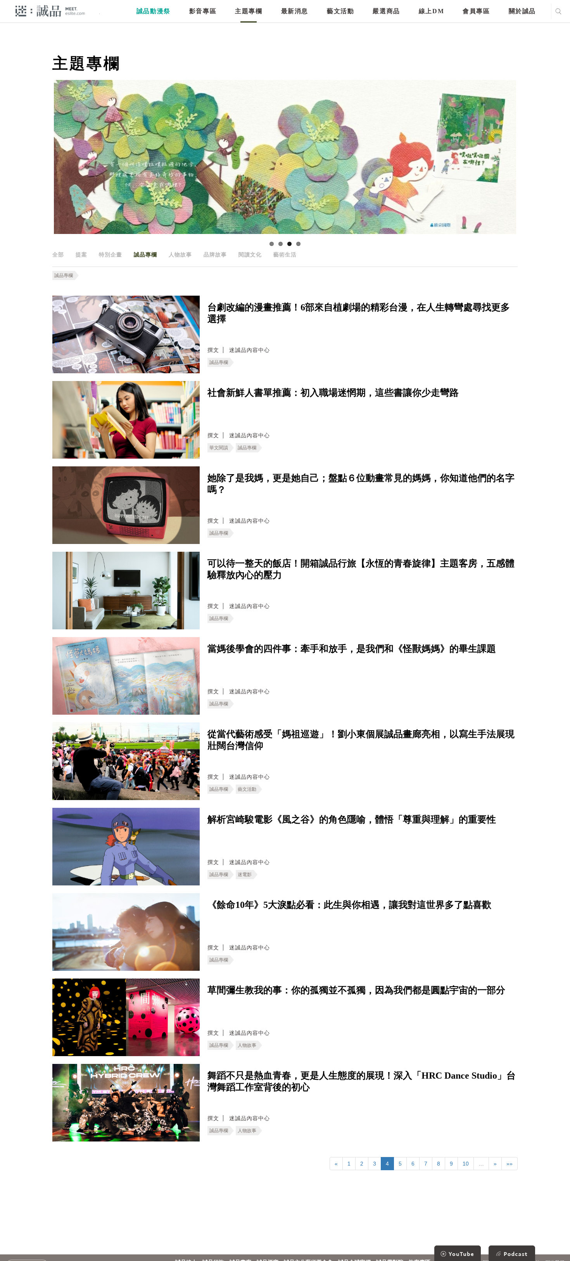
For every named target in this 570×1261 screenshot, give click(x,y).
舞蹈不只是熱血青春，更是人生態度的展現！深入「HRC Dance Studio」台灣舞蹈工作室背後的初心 (361, 1081)
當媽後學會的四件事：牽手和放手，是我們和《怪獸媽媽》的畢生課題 (351, 649)
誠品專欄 (145, 254)
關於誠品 (522, 11)
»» (509, 1164)
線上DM (431, 11)
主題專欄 (248, 11)
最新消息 (294, 11)
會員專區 (476, 11)
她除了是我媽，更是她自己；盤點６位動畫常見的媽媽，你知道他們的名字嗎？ (361, 484)
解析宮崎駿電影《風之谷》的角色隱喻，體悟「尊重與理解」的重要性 (351, 819)
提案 (81, 254)
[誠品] (50, 11)
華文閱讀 (218, 447)
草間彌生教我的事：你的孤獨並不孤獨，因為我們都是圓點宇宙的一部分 (356, 990)
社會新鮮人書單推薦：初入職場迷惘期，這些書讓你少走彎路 (333, 393)
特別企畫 (110, 254)
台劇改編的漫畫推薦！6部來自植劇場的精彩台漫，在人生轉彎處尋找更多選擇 (358, 313)
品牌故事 (215, 254)
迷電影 (245, 874)
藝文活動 (340, 11)
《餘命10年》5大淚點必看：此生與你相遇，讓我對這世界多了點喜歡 (349, 905)
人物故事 (180, 254)
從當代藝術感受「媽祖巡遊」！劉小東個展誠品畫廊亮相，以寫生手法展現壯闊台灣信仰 (361, 740)
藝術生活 (285, 254)
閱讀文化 (250, 254)
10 (466, 1164)
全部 (58, 254)
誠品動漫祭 (153, 11)
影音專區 (202, 11)
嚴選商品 (386, 11)
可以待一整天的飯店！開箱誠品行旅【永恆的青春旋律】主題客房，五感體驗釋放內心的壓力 (361, 569)
